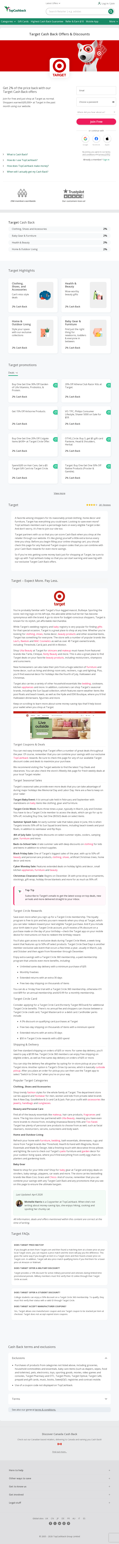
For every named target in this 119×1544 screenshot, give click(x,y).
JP (58, 1518)
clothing (77, 518)
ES (84, 1518)
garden (86, 1151)
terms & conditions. (45, 1409)
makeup (66, 650)
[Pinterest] (68, 1523)
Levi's (16, 641)
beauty (17, 857)
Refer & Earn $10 (74, 21)
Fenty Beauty (50, 654)
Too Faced (91, 1121)
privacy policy (104, 154)
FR (68, 1518)
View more (59, 493)
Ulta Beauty (26, 650)
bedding (86, 683)
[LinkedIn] (59, 1523)
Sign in (106, 159)
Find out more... (59, 1451)
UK (46, 1518)
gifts (99, 626)
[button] (53, 3)
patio (63, 1151)
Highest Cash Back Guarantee (47, 21)
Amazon (25, 1262)
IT (79, 1518)
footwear (40, 1095)
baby (56, 626)
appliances (28, 687)
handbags (27, 1103)
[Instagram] (64, 1523)
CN (52, 1518)
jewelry (17, 1103)
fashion (31, 1092)
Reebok (25, 641)
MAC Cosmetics (42, 641)
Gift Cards (23, 21)
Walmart (37, 1262)
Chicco (52, 1177)
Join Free (96, 122)
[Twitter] (55, 1523)
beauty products (67, 634)
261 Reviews (105, 504)
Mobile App (92, 21)
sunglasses (44, 1103)
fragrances (89, 1114)
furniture (20, 521)
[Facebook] (50, 1523)
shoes (39, 634)
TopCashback (22, 525)
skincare (52, 650)
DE (63, 1518)
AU (74, 1518)
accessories (94, 1099)
